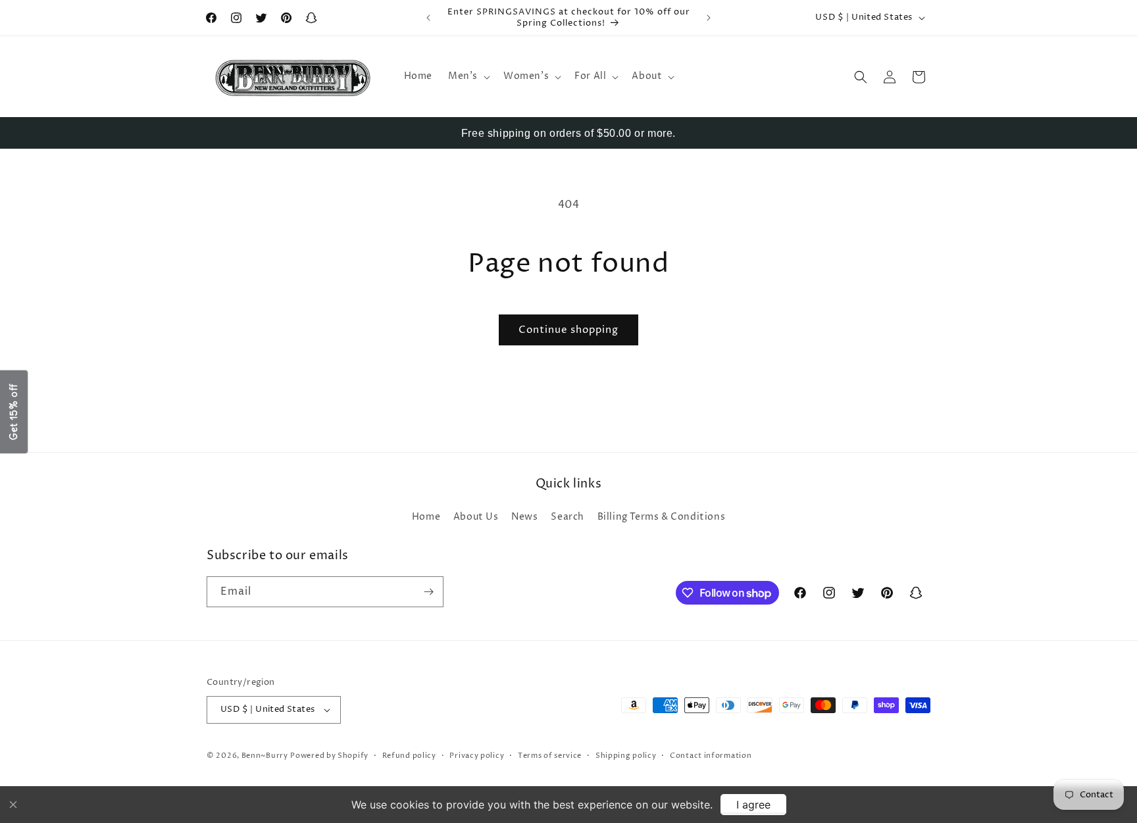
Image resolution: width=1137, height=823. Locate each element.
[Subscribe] (428, 591)
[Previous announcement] (428, 17)
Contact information (710, 756)
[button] (467, 76)
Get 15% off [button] (13, 412)
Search (567, 517)
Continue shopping (568, 330)
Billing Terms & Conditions (661, 517)
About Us (476, 517)
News (524, 517)
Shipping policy (626, 756)
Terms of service (550, 756)
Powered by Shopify (329, 756)
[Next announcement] (708, 17)
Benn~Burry (264, 756)
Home (426, 517)
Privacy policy (476, 756)
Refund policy (409, 756)
